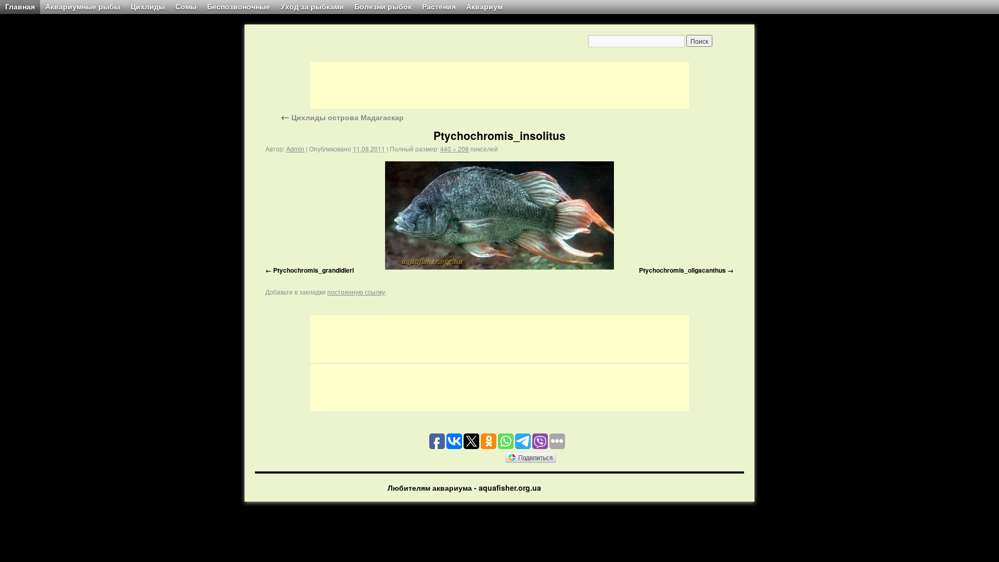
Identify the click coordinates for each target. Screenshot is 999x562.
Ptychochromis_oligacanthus (682, 270)
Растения (439, 7)
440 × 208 (454, 148)
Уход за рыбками (312, 7)
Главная (20, 7)
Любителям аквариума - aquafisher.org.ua (464, 487)
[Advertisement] (499, 85)
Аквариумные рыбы (82, 7)
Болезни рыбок (383, 7)
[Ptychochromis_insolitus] (499, 215)
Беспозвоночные (238, 7)
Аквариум (484, 7)
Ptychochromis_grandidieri (313, 270)
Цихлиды (148, 7)
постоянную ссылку (356, 291)
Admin (295, 148)
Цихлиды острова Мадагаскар (342, 117)
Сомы (186, 7)
